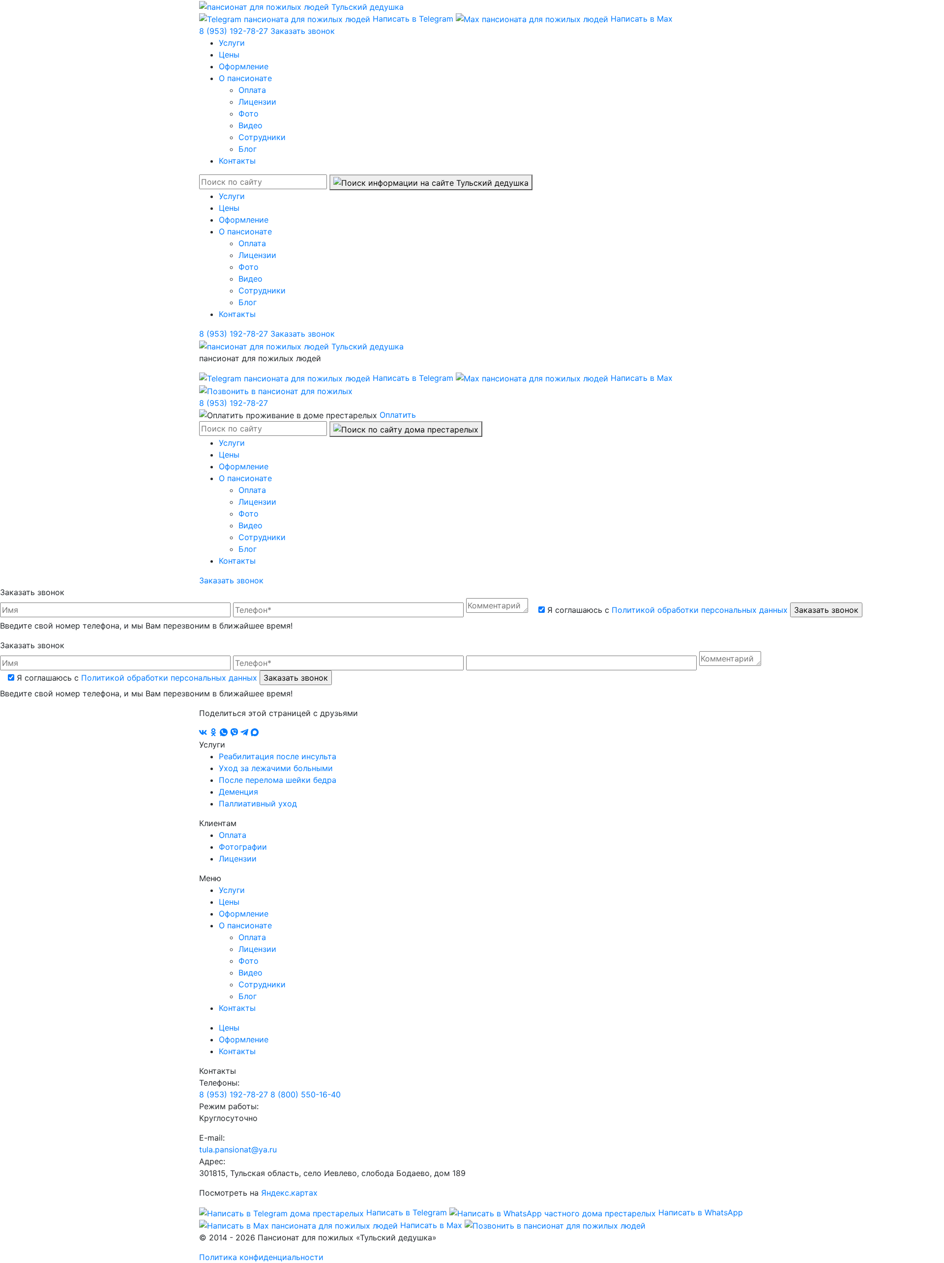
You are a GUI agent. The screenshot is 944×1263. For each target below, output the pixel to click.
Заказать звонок (302, 31)
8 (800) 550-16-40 (305, 1094)
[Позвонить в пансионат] (276, 390)
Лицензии (257, 102)
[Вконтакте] (204, 733)
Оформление (243, 66)
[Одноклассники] (214, 733)
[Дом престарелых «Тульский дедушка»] (301, 6)
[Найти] (430, 182)
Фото (248, 113)
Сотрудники (262, 137)
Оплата (252, 90)
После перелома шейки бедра (277, 780)
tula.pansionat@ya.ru (238, 1149)
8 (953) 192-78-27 (234, 31)
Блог (247, 149)
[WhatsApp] (225, 733)
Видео (250, 125)
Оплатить (398, 415)
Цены (229, 54)
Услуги (232, 43)
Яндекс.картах (289, 1193)
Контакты (237, 161)
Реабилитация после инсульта (277, 756)
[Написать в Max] (255, 733)
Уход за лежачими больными (276, 768)
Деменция (238, 792)
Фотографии (243, 847)
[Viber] (235, 733)
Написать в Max (640, 19)
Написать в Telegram (413, 19)
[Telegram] (245, 733)
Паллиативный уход (258, 803)
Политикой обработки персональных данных (700, 610)
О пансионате (245, 78)
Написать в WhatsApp (699, 1212)
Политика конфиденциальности (261, 1257)
